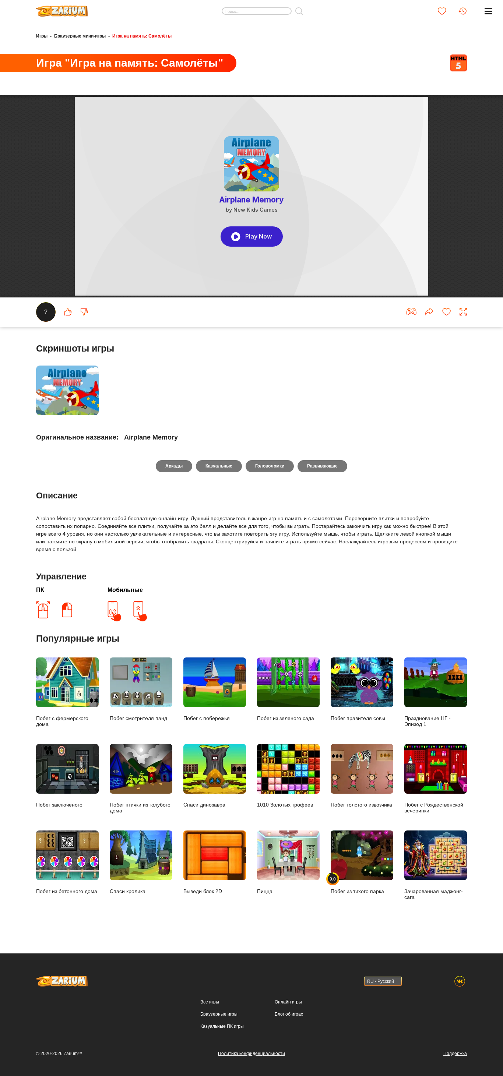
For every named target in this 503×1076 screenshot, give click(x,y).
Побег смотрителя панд (138, 718)
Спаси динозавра (204, 805)
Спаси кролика (127, 891)
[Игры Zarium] (62, 8)
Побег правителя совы (358, 718)
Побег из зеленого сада (285, 718)
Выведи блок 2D (202, 891)
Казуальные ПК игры (222, 1026)
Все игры (209, 1002)
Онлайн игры (288, 1002)
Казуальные (218, 466)
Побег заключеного (59, 805)
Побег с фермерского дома (62, 721)
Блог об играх (289, 1014)
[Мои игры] (442, 11)
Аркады (174, 466)
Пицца (264, 891)
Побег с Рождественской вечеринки (433, 808)
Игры (42, 36)
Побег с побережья (206, 718)
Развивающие (322, 466)
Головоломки (269, 466)
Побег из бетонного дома (66, 891)
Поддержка (455, 1053)
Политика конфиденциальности (251, 1053)
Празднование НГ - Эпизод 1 (427, 721)
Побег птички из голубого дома (140, 808)
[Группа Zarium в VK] (459, 981)
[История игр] (462, 11)
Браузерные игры (219, 1014)
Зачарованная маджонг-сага (433, 894)
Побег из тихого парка (357, 885)
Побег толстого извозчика (361, 805)
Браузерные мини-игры (80, 36)
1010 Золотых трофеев (285, 805)
